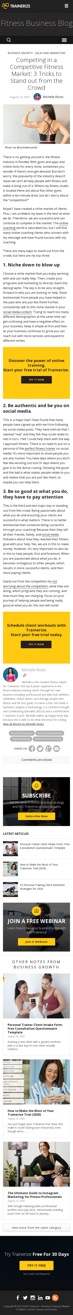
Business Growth (20, 53)
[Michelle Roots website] (24, 675)
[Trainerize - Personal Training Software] (21, 6)
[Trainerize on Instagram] (32, 1297)
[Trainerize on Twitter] (25, 1297)
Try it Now (36, 379)
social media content (17, 312)
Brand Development (22, 733)
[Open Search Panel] (9, 40)
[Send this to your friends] (56, 748)
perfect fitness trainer (40, 448)
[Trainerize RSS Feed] (55, 1297)
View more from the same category (36, 1227)
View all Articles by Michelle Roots (23, 724)
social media (50, 534)
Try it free (36, 1265)
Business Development (50, 733)
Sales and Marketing (50, 53)
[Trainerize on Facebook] (17, 1297)
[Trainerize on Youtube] (47, 1297)
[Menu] (65, 39)
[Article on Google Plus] (48, 748)
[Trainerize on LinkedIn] (40, 1297)
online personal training (48, 739)
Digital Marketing (21, 739)
